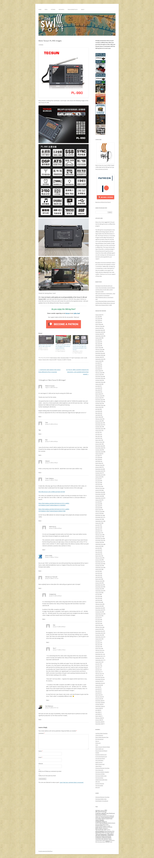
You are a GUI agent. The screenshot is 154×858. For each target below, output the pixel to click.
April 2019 (97, 484)
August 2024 (98, 361)
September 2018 (99, 498)
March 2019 (98, 486)
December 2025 (99, 330)
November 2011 (99, 656)
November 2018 (99, 494)
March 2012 (98, 648)
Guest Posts (109, 818)
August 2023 (98, 384)
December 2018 (99, 492)
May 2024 (97, 367)
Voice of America (109, 840)
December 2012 (99, 631)
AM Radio (97, 810)
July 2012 (97, 641)
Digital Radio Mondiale (100, 816)
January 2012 (98, 652)
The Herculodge (99, 785)
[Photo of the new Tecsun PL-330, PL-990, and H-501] (46, 339)
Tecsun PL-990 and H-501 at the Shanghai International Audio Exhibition (63, 346)
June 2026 (97, 318)
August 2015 (98, 569)
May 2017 (97, 529)
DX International (99, 739)
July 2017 (97, 525)
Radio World (105, 828)
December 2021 (99, 422)
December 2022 (99, 399)
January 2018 (98, 513)
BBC (106, 810)
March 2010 (98, 695)
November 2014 (99, 586)
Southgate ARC (99, 839)
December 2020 (99, 446)
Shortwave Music (109, 832)
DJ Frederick (110, 816)
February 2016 (98, 558)
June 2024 (97, 365)
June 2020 (97, 457)
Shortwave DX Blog (100, 774)
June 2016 (97, 550)
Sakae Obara (98, 766)
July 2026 (97, 316)
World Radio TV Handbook (101, 801)
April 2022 (97, 415)
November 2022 (99, 401)
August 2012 (98, 639)
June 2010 (97, 689)
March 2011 (98, 671)
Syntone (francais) (99, 783)
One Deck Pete (104, 824)
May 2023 (97, 390)
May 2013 (97, 621)
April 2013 (97, 623)
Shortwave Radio (65, 357)
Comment (41, 733)
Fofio (96, 745)
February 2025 (98, 349)
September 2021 (99, 428)
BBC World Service (101, 811)
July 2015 (97, 571)
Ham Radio (99, 820)
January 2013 (98, 629)
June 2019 (97, 480)
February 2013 (98, 627)
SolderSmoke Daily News (101, 779)
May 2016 (97, 552)
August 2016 (98, 546)
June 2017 (97, 527)
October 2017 (98, 519)
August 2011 (98, 662)
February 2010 (98, 696)
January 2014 (98, 606)
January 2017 (98, 536)
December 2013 (99, 608)
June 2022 (97, 411)
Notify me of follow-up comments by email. (50, 771)
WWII (111, 841)
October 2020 (98, 450)
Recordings (99, 829)
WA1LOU (97, 787)
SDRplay (108, 829)
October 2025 (98, 334)
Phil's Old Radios (99, 760)
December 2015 (99, 561)
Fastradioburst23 (107, 817)
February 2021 (98, 442)
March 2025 (98, 347)
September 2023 (99, 382)
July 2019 (97, 478)
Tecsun (40, 359)
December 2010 (99, 677)
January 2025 (98, 351)
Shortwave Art (109, 831)
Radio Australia (106, 825)
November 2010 (99, 679)
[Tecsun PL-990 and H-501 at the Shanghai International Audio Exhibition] (63, 339)
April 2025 (97, 345)
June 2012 (97, 642)
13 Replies (40, 44)
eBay (99, 817)
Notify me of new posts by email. (47, 775)
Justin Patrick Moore (101, 823)
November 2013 (99, 610)
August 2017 (98, 523)
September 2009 (99, 706)
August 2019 (98, 477)
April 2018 (97, 507)
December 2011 (99, 654)
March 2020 (98, 463)
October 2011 (98, 658)
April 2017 (97, 531)
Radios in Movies (107, 827)
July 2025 (97, 340)
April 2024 (97, 368)
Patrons (53, 9)
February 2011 (98, 673)
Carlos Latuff (100, 813)
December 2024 (99, 353)
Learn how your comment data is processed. (72, 782)
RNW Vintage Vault (99, 764)
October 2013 (98, 612)
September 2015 (99, 567)
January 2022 (98, 421)
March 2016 (98, 556)
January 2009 (98, 720)
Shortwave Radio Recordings (103, 836)
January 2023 (98, 397)
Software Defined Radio (103, 837)
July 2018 (97, 502)
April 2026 (97, 322)
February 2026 (98, 326)
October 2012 (98, 635)
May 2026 (97, 320)
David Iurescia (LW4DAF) (100, 814)
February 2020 (98, 465)
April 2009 (97, 714)
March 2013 (98, 625)
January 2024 (98, 374)
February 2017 (98, 534)
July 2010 (97, 687)
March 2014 (98, 602)
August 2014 (98, 592)
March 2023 (98, 394)
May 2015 (97, 575)
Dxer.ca (97, 741)
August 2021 (98, 430)
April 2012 (97, 646)
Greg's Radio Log (99, 749)
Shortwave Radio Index (101, 776)
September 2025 (99, 336)
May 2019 (97, 482)
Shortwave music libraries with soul (103, 286)
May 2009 (97, 712)
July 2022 (97, 409)
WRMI (107, 842)
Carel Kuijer (77, 357)
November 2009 (99, 702)
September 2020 (99, 451)
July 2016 (97, 548)
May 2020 (97, 459)
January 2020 (98, 467)
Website (40, 763)
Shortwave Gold (99, 832)
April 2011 (97, 669)
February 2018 (98, 511)
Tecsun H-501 (45, 359)
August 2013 (98, 615)
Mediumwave (111, 823)
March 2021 (98, 440)
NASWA (97, 752)
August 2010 (98, 685)
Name (40, 751)
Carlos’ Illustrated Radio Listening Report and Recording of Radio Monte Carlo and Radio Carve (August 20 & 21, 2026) (105, 303)
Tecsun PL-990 (52, 359)
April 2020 (97, 461)
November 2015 (99, 563)
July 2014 (97, 594)
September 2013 (99, 613)
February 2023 (98, 395)
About (82, 9)
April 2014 (97, 600)
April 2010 (97, 693)
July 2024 (97, 363)
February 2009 (98, 718)
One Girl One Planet (100, 758)
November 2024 (99, 355)
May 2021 (97, 436)
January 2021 (98, 444)
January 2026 (98, 328)
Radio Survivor (98, 762)
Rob (46, 440)
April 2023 (97, 392)
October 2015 (98, 565)
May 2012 (97, 644)
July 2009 (97, 710)
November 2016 (99, 540)
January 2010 (98, 698)
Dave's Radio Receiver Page (101, 737)
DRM (96, 817)
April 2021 (97, 438)
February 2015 (98, 581)
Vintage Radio (98, 840)
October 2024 (98, 357)
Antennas (102, 810)
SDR (105, 829)
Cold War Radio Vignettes (101, 733)
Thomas (69, 359)
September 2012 (99, 637)
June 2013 (97, 619)
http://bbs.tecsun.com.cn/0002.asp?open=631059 (51, 491)
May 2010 (97, 691)
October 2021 (98, 426)
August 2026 (98, 314)
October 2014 (98, 588)
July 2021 (97, 432)
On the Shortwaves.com (101, 756)
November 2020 (99, 448)
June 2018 (97, 504)
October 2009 (98, 704)
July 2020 (97, 455)
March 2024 (98, 370)
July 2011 (97, 664)
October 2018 (98, 496)
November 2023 (99, 378)
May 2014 (97, 598)
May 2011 (97, 668)
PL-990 (85, 357)
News (59, 357)
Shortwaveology (99, 777)
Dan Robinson (110, 813)
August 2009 (98, 708)
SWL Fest (97, 781)
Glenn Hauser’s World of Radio (102, 747)
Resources (61, 9)
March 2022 (98, 417)
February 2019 (98, 488)
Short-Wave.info (99, 770)
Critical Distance (99, 735)
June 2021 (97, 434)
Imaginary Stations (101, 821)
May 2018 (97, 505)
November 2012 (99, 633)
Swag (46, 9)
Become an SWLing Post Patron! (103, 202)
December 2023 (99, 376)
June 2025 (97, 341)
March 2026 (98, 324)
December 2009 (99, 700)
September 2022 (99, 405)
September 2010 (99, 683)
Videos (110, 839)
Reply (39, 416)
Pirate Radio (99, 825)
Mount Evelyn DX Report (101, 750)
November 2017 (99, 517)
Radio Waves (99, 828)
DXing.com (98, 743)
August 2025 (98, 338)
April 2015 (97, 577)
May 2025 (97, 343)
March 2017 (98, 532)
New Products (53, 357)
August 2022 (98, 407)
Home (39, 9)
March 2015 (98, 579)
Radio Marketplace (73, 9)
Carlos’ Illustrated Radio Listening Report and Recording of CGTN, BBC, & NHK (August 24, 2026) (105, 289)
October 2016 (98, 542)
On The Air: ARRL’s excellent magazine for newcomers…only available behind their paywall (77, 372)
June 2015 (97, 573)
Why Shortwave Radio (100, 842)
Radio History (99, 827)
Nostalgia (97, 824)
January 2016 (98, 559)
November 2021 (99, 424)
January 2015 (98, 583)
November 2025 (99, 332)
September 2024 (99, 359)
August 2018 (98, 500)
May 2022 (97, 413)
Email (40, 757)
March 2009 (98, 716)
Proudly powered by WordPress (45, 851)
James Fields (48, 555)
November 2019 (99, 471)
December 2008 (99, 722)
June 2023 (97, 388)
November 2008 (99, 723)
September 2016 (99, 544)
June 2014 (97, 596)
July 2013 (97, 617)
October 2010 (98, 681)
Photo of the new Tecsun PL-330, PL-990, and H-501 (46, 345)
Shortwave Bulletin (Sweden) (102, 772)
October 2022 (98, 403)
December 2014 (99, 585)
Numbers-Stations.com (101, 754)
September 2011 (99, 660)
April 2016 (97, 554)
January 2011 (98, 675)
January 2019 (98, 490)
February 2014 (98, 604)
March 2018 (98, 509)
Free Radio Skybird (100, 818)
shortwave (99, 831)
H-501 (81, 357)
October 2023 (98, 380)
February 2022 (98, 419)
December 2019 (99, 469)
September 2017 (99, 521)
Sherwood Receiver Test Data (102, 768)
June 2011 (97, 666)
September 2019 (99, 475)
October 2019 (98, 473)
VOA (103, 840)
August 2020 (98, 453)
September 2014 (99, 590)
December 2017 (99, 515)
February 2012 (98, 650)
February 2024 (98, 372)
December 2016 (99, 538)
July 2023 (97, 386)
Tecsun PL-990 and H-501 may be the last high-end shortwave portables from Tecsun (80, 347)
